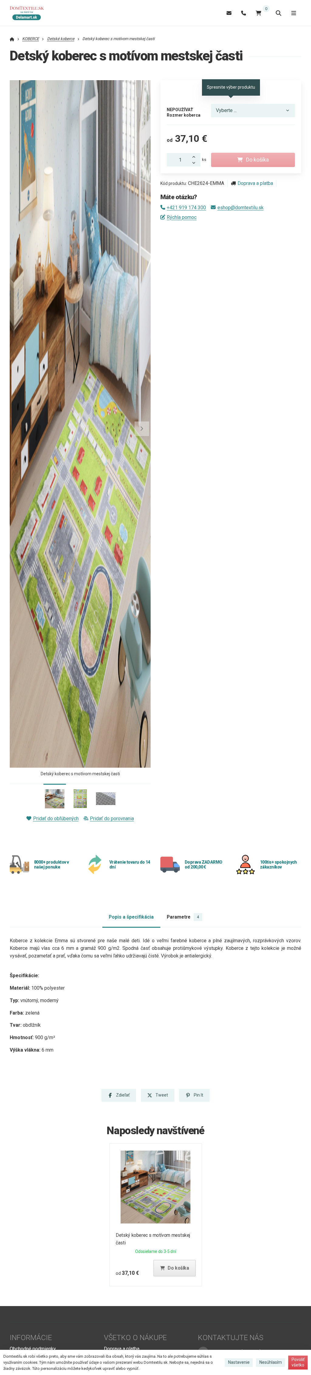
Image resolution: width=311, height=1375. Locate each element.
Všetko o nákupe (135, 1337)
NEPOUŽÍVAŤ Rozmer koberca (183, 112)
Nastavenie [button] (239, 1362)
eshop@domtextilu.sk (240, 207)
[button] (142, 428)
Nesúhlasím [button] (270, 1362)
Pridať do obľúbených (55, 818)
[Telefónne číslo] (243, 13)
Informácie (31, 1337)
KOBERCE (30, 38)
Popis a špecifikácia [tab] (131, 917)
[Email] (229, 13)
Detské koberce (60, 38)
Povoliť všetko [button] (298, 1362)
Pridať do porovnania (112, 818)
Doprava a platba (255, 183)
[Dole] (195, 163)
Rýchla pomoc (182, 217)
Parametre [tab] (183, 917)
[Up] (195, 156)
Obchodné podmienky (33, 1349)
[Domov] (30, 13)
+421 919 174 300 (186, 207)
